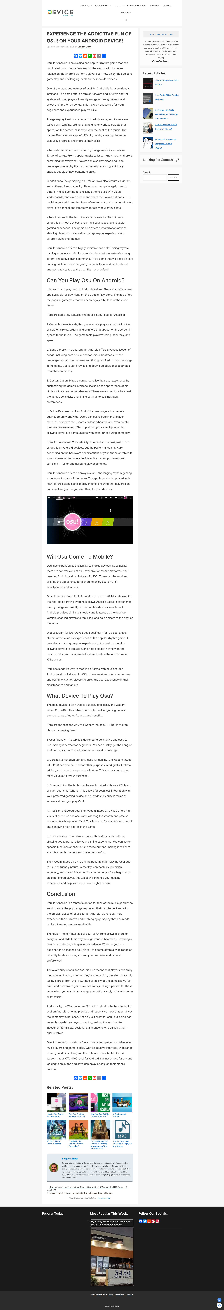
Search (147, 172)
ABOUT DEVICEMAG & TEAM (161, 34)
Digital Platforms (136, 6)
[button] (126, 19)
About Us (99, 1294)
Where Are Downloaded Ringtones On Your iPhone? (165, 143)
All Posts (126, 13)
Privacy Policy (108, 1294)
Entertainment (101, 6)
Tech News (166, 6)
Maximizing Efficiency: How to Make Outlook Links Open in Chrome (81, 1193)
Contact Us (130, 1294)
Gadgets (85, 6)
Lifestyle (118, 6)
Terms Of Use (119, 1294)
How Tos (154, 6)
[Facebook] (76, 56)
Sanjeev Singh (70, 1158)
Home (93, 1294)
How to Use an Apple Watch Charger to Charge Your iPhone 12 (166, 114)
